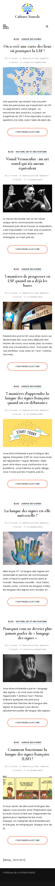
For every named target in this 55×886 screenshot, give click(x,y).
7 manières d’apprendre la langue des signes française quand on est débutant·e (27, 398)
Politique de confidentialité (19, 872)
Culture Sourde (27, 16)
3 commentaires (34, 180)
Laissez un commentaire (34, 62)
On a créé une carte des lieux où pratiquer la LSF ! (27, 48)
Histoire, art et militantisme (31, 151)
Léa (16, 62)
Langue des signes (31, 39)
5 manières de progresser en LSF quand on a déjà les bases (27, 281)
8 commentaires (34, 527)
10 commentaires (34, 414)
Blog (16, 39)
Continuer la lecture (27, 131)
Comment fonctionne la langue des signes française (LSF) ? (27, 754)
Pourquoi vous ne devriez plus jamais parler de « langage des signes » (27, 633)
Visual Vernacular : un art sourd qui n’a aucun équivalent (27, 163)
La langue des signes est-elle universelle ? (27, 513)
